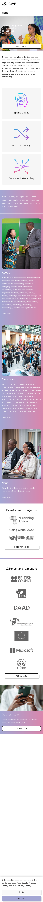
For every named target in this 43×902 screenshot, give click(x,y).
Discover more (21, 547)
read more (6, 314)
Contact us (21, 729)
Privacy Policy (24, 886)
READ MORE (6, 418)
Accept (21, 898)
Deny (21, 892)
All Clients (21, 676)
